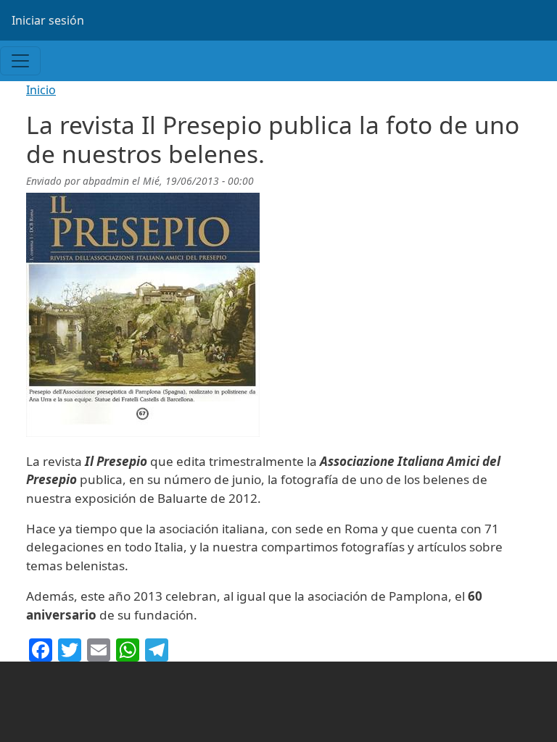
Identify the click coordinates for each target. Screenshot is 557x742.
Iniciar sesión (48, 20)
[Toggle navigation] (20, 60)
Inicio (41, 90)
